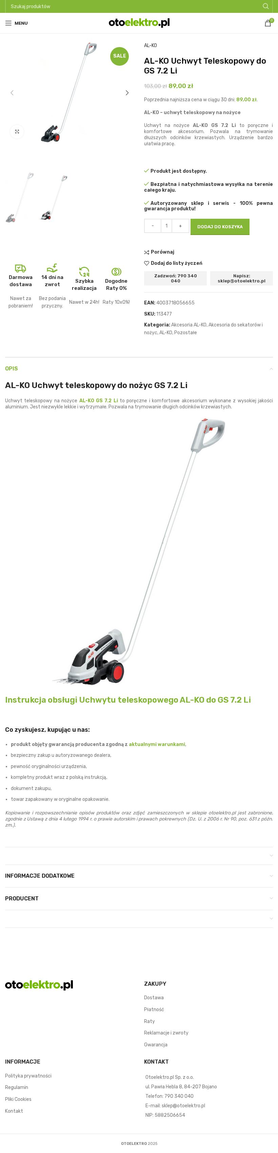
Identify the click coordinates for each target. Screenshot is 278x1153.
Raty (149, 1021)
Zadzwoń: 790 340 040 (175, 278)
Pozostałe (185, 333)
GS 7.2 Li (128, 700)
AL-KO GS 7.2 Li (98, 401)
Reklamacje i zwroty (166, 1033)
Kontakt (14, 1111)
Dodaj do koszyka (220, 226)
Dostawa (154, 998)
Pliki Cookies (18, 1099)
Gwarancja (155, 1044)
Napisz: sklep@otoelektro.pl (241, 278)
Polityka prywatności (28, 1076)
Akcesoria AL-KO (188, 325)
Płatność (154, 1009)
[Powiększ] (17, 131)
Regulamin (16, 1087)
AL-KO (150, 45)
